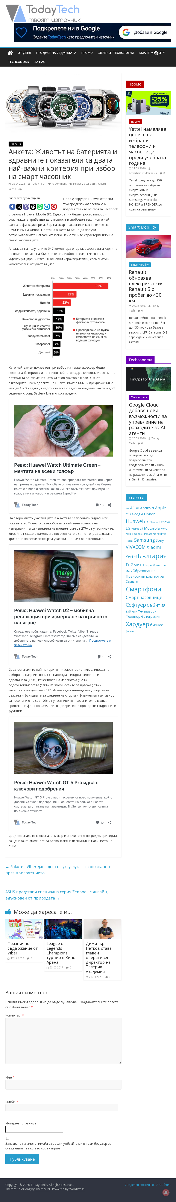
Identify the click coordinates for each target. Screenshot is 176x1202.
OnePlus (138, 533)
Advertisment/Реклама (143, 173)
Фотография (150, 616)
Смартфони (143, 589)
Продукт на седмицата (56, 53)
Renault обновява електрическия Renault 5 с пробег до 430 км (146, 286)
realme (161, 534)
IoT (146, 522)
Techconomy (18, 62)
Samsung (144, 539)
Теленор (133, 616)
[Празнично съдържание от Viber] (24, 922)
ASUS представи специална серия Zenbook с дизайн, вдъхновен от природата (56, 895)
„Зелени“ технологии (116, 53)
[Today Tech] (42, 7)
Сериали (132, 581)
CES (128, 514)
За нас (40, 62)
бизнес (156, 624)
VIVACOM (136, 547)
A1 (132, 507)
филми (130, 631)
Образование (144, 570)
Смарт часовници (144, 597)
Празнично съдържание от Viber (23, 948)
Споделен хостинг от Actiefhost (148, 1185)
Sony (160, 540)
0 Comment (59, 184)
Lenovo (164, 522)
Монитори (159, 565)
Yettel (131, 556)
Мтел (129, 571)
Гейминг (135, 564)
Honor (149, 513)
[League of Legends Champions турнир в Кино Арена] (63, 922)
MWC (164, 528)
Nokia (129, 534)
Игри (149, 565)
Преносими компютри (145, 576)
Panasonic (150, 533)
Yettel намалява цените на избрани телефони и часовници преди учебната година (147, 146)
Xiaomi (154, 547)
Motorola (152, 528)
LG (128, 528)
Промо (87, 53)
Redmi (129, 540)
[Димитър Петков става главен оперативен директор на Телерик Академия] (102, 922)
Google (137, 514)
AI (137, 507)
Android (147, 507)
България (90, 184)
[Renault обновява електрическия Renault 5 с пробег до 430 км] (148, 237)
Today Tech (38, 184)
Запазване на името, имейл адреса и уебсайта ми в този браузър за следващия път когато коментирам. (58, 1146)
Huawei (77, 184)
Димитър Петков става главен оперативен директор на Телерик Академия (99, 957)
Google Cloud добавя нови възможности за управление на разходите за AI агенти (148, 418)
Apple (160, 508)
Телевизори (147, 611)
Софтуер (136, 604)
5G (127, 508)
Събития (156, 605)
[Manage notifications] (165, 1192)
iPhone (153, 522)
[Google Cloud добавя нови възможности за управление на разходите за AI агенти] (148, 369)
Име (9, 1077)
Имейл (11, 1101)
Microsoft (137, 528)
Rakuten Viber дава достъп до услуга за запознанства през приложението (59, 869)
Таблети (131, 611)
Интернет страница (20, 1123)
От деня (24, 53)
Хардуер (137, 624)
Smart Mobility (140, 265)
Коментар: (14, 1015)
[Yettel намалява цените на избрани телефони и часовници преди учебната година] (148, 94)
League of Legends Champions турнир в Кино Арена (61, 953)
